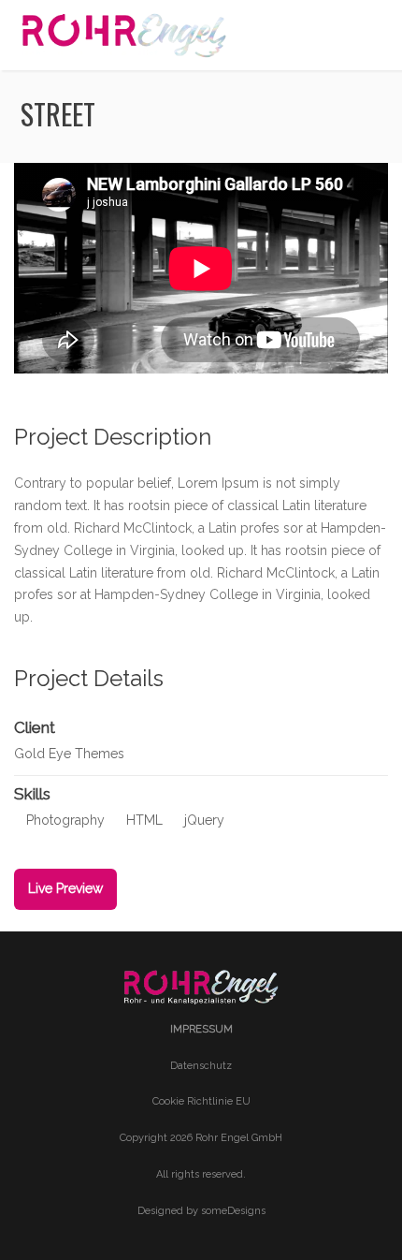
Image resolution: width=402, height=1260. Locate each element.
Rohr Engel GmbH (238, 1138)
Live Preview (65, 888)
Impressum (201, 1029)
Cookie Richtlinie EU (201, 1101)
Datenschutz (201, 1066)
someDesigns (233, 1211)
